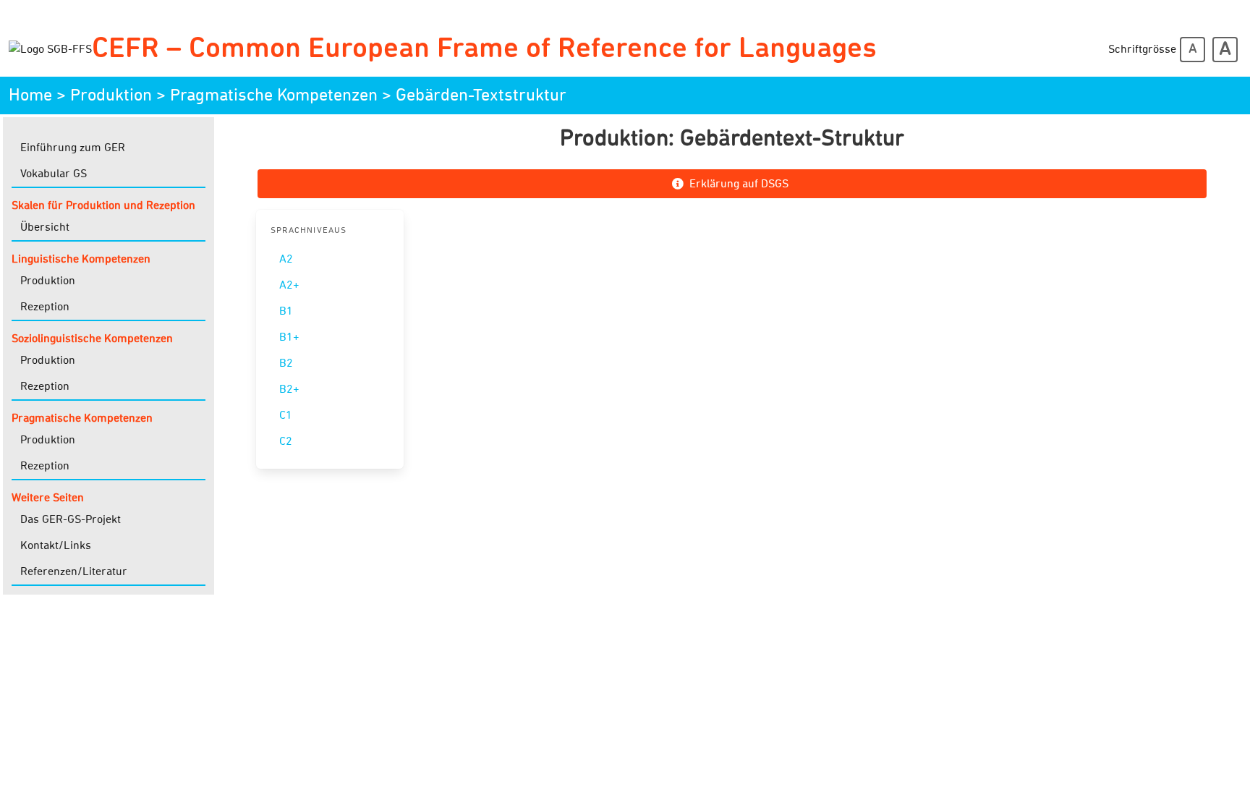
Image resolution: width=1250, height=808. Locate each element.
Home (30, 95)
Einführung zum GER (72, 147)
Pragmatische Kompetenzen (274, 95)
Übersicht (44, 227)
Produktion (111, 95)
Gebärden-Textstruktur (481, 95)
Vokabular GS (53, 173)
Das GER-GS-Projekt (70, 519)
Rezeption (44, 306)
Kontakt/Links (55, 545)
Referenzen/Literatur (73, 571)
